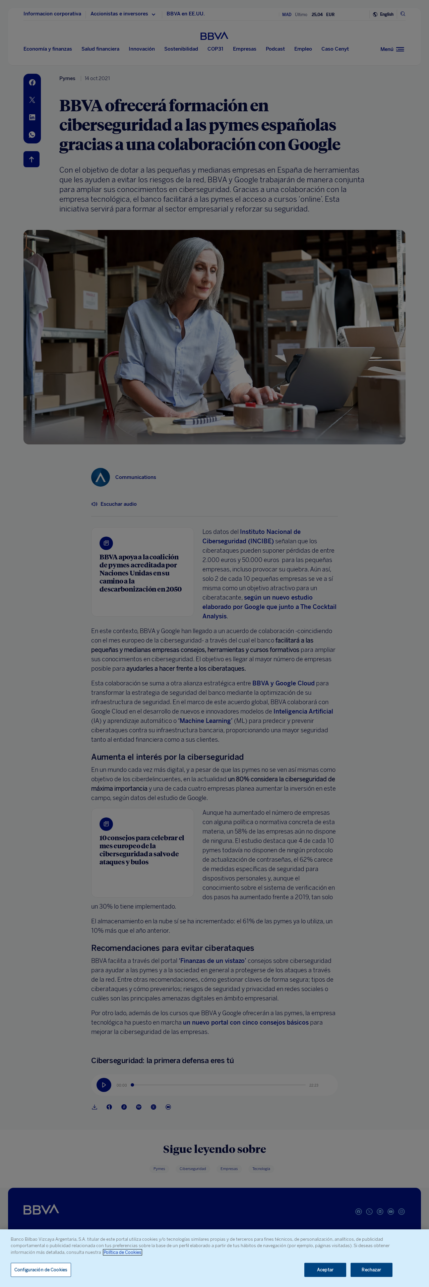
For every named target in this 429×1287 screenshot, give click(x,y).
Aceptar (325, 1269)
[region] (214, 1258)
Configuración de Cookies (40, 1269)
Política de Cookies (122, 1252)
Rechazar (371, 1269)
